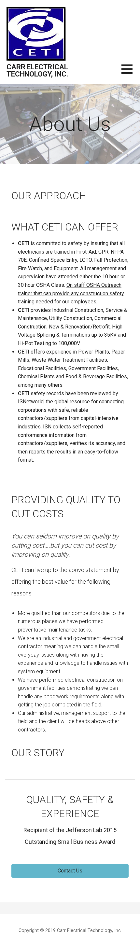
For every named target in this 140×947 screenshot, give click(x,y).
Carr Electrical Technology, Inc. (37, 70)
